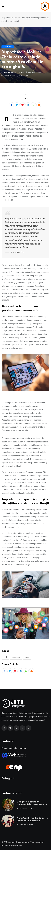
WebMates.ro (17, 845)
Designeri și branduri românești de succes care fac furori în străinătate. (32, 805)
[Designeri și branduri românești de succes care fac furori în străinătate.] (7, 804)
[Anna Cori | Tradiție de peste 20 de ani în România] (7, 821)
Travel (27, 657)
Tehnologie (16, 657)
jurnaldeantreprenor (14, 72)
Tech (5, 657)
